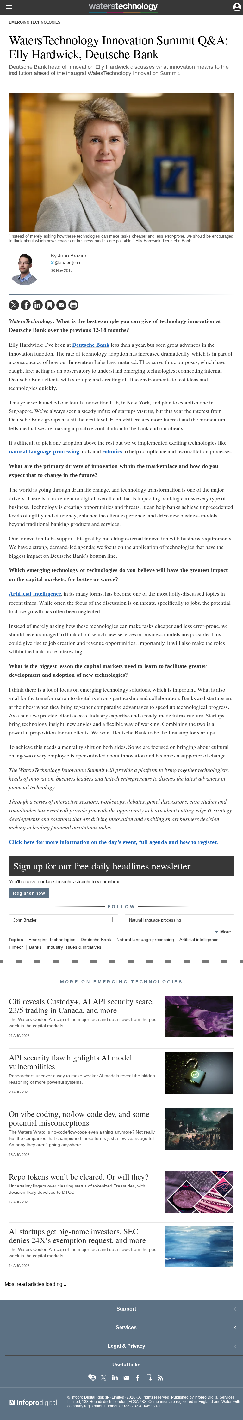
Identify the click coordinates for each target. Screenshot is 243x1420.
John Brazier (72, 255)
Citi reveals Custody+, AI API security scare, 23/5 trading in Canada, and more (81, 1005)
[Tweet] (14, 305)
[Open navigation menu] (6, 7)
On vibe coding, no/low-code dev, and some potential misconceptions (79, 1118)
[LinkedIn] (38, 305)
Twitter (103, 1378)
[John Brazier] (24, 269)
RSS (160, 1378)
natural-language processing (44, 451)
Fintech (16, 947)
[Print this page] (73, 305)
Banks (35, 947)
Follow (121, 906)
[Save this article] (50, 305)
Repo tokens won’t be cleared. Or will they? (78, 1176)
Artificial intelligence (199, 939)
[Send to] (61, 305)
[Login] (236, 6)
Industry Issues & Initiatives (74, 947)
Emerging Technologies (34, 22)
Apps (149, 1378)
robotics (112, 451)
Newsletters (126, 1378)
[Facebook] (26, 305)
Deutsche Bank (96, 939)
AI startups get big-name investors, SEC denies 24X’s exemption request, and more (77, 1235)
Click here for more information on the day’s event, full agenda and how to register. (113, 842)
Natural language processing (145, 939)
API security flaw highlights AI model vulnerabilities (70, 1061)
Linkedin (115, 1378)
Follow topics (92, 1378)
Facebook (137, 1378)
